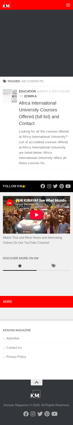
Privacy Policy (16, 356)
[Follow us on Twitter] (55, 186)
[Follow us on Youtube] (67, 186)
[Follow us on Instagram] (49, 186)
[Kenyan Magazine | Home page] (8, 5)
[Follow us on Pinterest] (61, 186)
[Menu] (68, 5)
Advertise (12, 338)
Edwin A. (30, 96)
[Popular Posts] (20, 266)
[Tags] (53, 266)
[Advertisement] (36, 38)
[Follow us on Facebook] (42, 186)
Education (27, 91)
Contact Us (14, 347)
